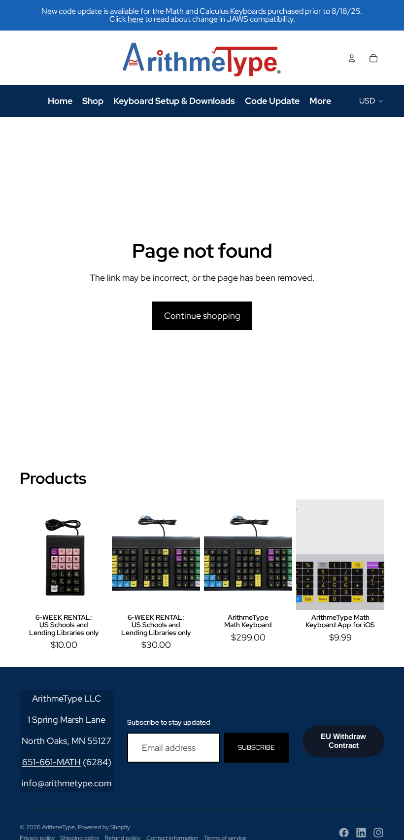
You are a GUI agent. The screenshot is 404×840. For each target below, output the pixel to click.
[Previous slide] (119, 555)
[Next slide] (192, 555)
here (135, 19)
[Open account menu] (352, 58)
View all (369, 480)
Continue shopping (202, 315)
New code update (71, 11)
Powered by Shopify (104, 827)
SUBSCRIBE (256, 747)
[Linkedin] (361, 833)
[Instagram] (378, 833)
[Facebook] (344, 833)
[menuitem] (320, 101)
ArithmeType (58, 827)
